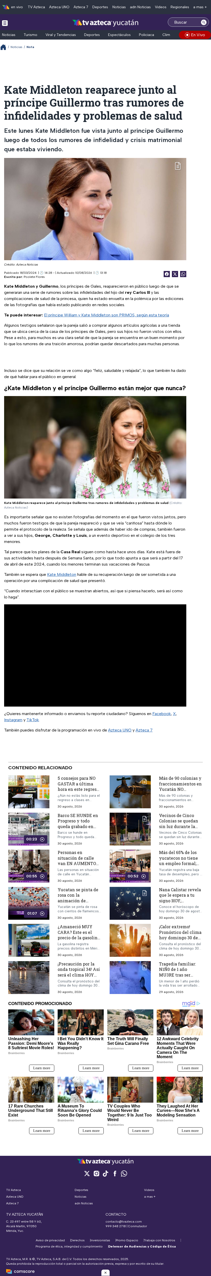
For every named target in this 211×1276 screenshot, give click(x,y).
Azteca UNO (59, 7)
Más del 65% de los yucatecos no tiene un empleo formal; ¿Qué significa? (178, 861)
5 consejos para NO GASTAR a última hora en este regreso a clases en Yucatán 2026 (78, 789)
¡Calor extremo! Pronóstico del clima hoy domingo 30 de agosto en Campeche (180, 935)
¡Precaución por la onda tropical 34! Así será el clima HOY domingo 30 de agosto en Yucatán (79, 975)
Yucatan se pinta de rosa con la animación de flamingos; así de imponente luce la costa (78, 903)
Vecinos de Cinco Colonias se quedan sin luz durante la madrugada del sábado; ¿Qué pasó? (178, 826)
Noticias (119, 7)
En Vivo (198, 34)
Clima (167, 35)
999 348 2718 (116, 1226)
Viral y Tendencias (61, 35)
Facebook (161, 713)
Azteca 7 (81, 7)
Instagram (13, 719)
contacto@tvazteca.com (124, 1221)
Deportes (100, 7)
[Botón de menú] (5, 23)
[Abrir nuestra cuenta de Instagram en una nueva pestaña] (96, 1173)
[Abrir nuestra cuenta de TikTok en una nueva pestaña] (105, 1173)
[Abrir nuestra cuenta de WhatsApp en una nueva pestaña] (124, 1173)
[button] (105, 1273)
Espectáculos (119, 35)
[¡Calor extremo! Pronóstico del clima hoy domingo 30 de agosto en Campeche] (130, 940)
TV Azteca (36, 7)
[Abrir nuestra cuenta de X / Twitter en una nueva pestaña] (87, 1173)
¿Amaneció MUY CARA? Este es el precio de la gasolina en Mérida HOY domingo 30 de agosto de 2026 (79, 940)
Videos (160, 7)
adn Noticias (140, 7)
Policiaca (146, 35)
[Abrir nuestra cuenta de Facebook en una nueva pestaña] (115, 1173)
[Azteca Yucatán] (105, 22)
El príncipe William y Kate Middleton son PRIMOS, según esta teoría (106, 315)
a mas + (200, 7)
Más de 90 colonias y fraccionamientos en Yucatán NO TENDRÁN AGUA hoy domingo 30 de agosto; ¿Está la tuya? (181, 792)
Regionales (180, 7)
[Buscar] (204, 22)
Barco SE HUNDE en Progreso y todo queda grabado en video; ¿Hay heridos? (79, 823)
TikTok (33, 719)
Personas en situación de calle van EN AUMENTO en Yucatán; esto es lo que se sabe (77, 863)
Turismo (30, 35)
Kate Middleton (61, 574)
